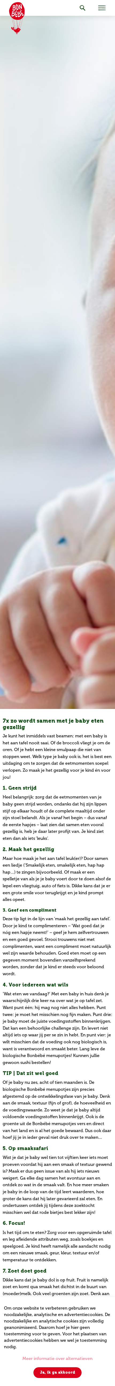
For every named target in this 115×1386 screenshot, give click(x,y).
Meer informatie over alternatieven (57, 1358)
